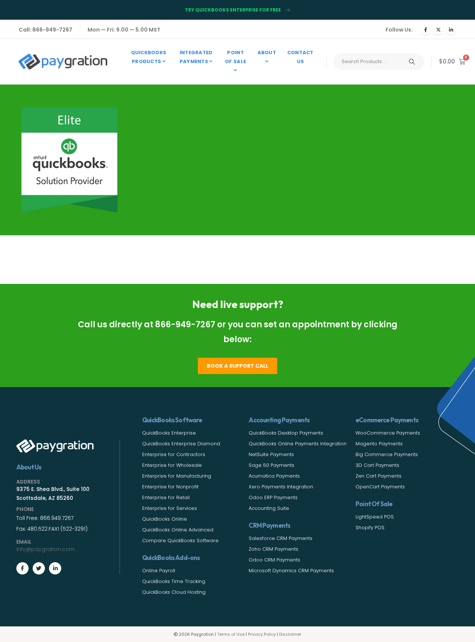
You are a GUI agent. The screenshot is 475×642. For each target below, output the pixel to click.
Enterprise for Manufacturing (176, 475)
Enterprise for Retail (166, 497)
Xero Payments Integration (281, 486)
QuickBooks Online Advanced (177, 529)
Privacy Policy (262, 634)
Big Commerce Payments (387, 454)
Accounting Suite (269, 508)
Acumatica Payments (274, 475)
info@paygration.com (45, 549)
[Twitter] (39, 568)
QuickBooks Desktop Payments (286, 432)
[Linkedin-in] (55, 568)
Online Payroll (158, 570)
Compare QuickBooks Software (180, 540)
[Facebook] (425, 29)
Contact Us (300, 57)
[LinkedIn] (451, 29)
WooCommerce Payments (388, 432)
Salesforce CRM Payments (280, 538)
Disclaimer (290, 634)
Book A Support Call (237, 366)
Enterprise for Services (169, 508)
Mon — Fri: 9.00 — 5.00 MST (124, 29)
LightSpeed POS (375, 516)
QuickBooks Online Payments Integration (298, 443)
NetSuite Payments (271, 454)
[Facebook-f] (22, 568)
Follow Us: (399, 29)
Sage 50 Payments (271, 465)
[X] (438, 29)
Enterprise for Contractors (173, 454)
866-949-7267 (185, 324)
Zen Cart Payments (379, 475)
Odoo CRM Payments (274, 559)
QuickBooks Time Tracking (173, 581)
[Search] (411, 61)
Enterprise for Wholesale (172, 465)
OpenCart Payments (380, 486)
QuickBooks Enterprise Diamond (181, 443)
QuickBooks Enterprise (169, 432)
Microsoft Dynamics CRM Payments (291, 570)
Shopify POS (370, 527)
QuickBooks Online (164, 519)
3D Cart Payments (377, 465)
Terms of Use (231, 634)
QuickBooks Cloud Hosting (174, 592)
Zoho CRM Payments (273, 549)
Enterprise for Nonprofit (170, 486)
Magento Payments (379, 443)
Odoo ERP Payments (273, 497)
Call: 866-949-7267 (45, 29)
